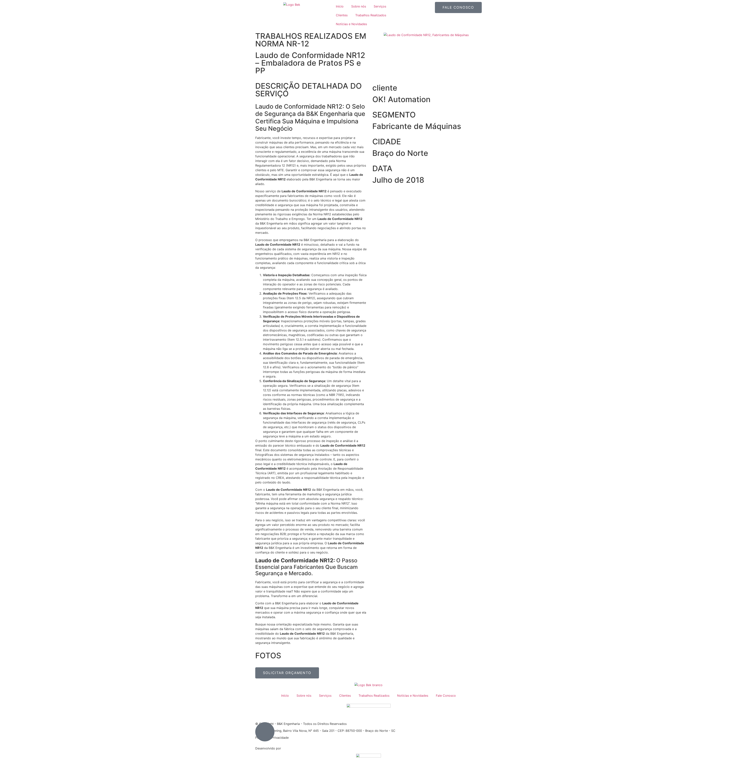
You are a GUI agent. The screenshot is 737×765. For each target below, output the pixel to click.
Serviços (380, 6)
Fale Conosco (446, 695)
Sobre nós (358, 6)
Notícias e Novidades (351, 24)
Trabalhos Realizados (370, 15)
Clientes (342, 15)
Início (340, 6)
